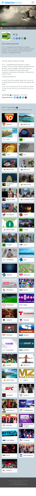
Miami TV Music (10, 380)
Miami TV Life (26, 124)
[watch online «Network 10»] (9, 117)
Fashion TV (26, 395)
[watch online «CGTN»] (9, 132)
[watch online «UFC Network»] (9, 388)
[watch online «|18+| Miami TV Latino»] (26, 193)
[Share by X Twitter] (25, 38)
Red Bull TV (9, 470)
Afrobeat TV (9, 320)
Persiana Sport (9, 350)
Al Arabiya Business (28, 410)
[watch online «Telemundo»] (26, 313)
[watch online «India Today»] (9, 418)
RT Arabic (25, 229)
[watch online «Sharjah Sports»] (9, 298)
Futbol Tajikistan (10, 440)
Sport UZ (25, 290)
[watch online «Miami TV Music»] (9, 373)
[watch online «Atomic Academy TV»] (26, 448)
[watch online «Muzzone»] (26, 373)
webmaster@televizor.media (20, 484)
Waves (25, 260)
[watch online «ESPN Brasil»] (9, 328)
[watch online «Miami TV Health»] (9, 223)
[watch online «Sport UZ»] (26, 283)
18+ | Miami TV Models (10, 184)
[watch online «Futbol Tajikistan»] (9, 433)
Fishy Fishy (9, 275)
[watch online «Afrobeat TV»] (9, 313)
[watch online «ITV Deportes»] (26, 433)
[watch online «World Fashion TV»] (9, 403)
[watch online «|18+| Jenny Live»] (9, 208)
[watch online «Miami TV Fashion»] (9, 193)
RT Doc (8, 154)
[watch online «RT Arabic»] (26, 223)
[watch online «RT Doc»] (9, 147)
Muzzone (25, 380)
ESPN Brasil (9, 335)
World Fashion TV (10, 410)
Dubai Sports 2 (26, 275)
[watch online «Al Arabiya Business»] (26, 403)
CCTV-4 (25, 245)
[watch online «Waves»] (26, 253)
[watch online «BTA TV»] (9, 448)
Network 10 (9, 124)
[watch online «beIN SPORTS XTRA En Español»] (26, 418)
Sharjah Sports (10, 305)
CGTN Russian (9, 260)
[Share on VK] (19, 38)
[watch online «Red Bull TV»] (9, 463)
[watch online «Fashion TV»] (26, 388)
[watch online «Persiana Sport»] (9, 343)
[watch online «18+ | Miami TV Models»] (9, 177)
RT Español (9, 245)
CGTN (7, 139)
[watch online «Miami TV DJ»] (26, 358)
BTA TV (8, 455)
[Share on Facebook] (17, 38)
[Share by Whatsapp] (22, 38)
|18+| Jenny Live (10, 214)
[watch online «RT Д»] (26, 147)
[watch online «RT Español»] (9, 238)
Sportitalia (25, 335)
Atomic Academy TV (28, 455)
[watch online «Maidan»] (26, 298)
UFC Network (9, 395)
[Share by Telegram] (14, 38)
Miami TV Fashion (10, 199)
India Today (9, 425)
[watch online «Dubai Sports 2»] (26, 268)
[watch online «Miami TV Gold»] (9, 162)
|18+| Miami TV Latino (28, 199)
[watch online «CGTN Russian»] (9, 253)
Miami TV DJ (26, 365)
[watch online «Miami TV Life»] (26, 117)
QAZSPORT (26, 350)
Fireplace (25, 214)
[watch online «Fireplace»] (26, 208)
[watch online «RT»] (26, 132)
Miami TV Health (10, 229)
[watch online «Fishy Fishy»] (9, 268)
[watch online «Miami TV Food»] (26, 177)
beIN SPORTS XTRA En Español (28, 425)
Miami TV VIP (26, 169)
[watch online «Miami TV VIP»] (26, 162)
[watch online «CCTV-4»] (26, 238)
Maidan (25, 305)
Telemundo (26, 320)
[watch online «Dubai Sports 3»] (9, 283)
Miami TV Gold (10, 169)
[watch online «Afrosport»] (9, 358)
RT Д (24, 154)
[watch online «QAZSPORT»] (26, 343)
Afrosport (8, 365)
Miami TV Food (27, 184)
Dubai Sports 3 (9, 290)
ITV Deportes (26, 440)
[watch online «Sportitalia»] (26, 328)
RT (24, 139)
